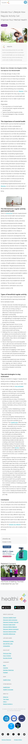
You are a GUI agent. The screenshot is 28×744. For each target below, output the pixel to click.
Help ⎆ (5, 701)
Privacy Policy (18, 739)
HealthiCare (6, 687)
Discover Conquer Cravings (10, 622)
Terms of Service (6, 739)
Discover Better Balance (10, 627)
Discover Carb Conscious (10, 620)
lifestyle (21, 91)
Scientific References (9, 634)
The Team (6, 699)
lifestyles (3, 186)
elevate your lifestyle (15, 524)
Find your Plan (7, 653)
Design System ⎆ (8, 704)
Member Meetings (8, 670)
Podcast (5, 672)
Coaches (5, 668)
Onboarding (6, 646)
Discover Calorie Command (10, 629)
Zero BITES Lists (8, 643)
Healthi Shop (6, 680)
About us (5, 697)
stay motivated (19, 386)
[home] (5, 2)
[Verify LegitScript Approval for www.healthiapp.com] (18, 725)
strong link (9, 213)
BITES (17, 448)
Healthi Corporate (8, 689)
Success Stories (7, 658)
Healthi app (14, 422)
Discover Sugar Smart (9, 624)
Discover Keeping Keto (9, 631)
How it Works (7, 655)
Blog (4, 665)
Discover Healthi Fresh (9, 617)
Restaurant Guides (8, 641)
